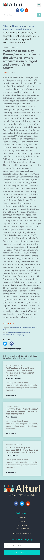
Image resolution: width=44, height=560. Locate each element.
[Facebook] (17, 10)
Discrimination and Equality (13, 335)
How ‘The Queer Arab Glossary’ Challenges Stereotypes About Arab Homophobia (22, 411)
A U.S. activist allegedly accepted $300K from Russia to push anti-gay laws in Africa (22, 450)
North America (26, 328)
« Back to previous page (12, 349)
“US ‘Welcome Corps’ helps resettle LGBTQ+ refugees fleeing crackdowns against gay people (20, 371)
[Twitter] (22, 10)
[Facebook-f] (16, 503)
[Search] (39, 15)
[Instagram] (26, 10)
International (15, 328)
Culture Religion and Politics (19, 332)
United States (18, 358)
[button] (39, 5)
